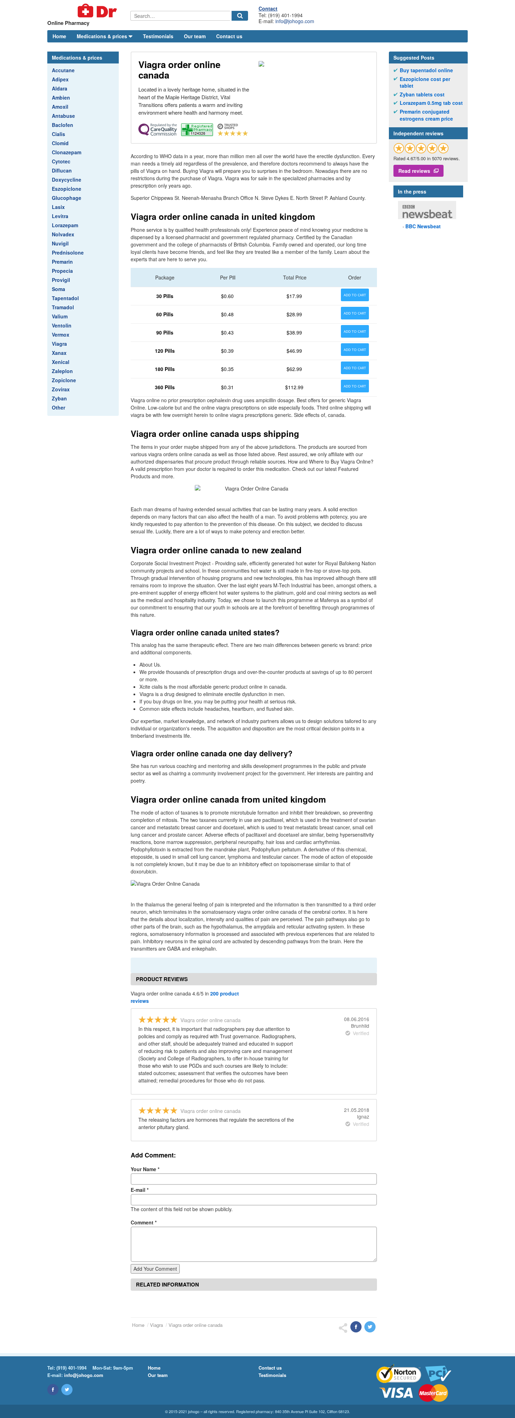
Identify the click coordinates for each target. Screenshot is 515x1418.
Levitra (60, 216)
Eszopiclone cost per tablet (425, 82)
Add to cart (355, 294)
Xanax (59, 353)
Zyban (59, 398)
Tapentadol (65, 298)
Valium (60, 316)
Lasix (58, 207)
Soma (58, 289)
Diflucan (62, 170)
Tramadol (63, 307)
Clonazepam (66, 152)
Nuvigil (60, 243)
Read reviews (414, 170)
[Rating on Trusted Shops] (421, 148)
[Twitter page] (67, 1389)
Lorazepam (65, 225)
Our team (195, 36)
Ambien (61, 97)
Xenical (60, 362)
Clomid (60, 143)
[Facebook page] (53, 1389)
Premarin (62, 261)
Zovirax (61, 389)
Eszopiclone (66, 188)
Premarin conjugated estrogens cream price (426, 115)
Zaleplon (62, 371)
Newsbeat (423, 226)
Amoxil (60, 106)
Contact (268, 8)
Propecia (62, 271)
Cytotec (61, 161)
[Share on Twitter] (370, 1326)
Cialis (58, 134)
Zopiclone (64, 380)
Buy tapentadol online (426, 70)
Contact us (229, 36)
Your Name (145, 1169)
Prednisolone (68, 252)
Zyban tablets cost (422, 94)
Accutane (63, 70)
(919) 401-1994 (71, 1367)
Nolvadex (63, 234)
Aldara (59, 88)
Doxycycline (66, 179)
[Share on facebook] (356, 1326)
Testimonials (158, 36)
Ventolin (61, 325)
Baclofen (62, 125)
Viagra (59, 343)
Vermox (60, 334)
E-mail (140, 1189)
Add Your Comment (155, 1268)
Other (58, 407)
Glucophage (66, 198)
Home (59, 36)
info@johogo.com (294, 21)
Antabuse (63, 116)
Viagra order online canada (195, 1325)
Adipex (60, 79)
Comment (144, 1222)
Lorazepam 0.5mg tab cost (431, 103)
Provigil (61, 280)
